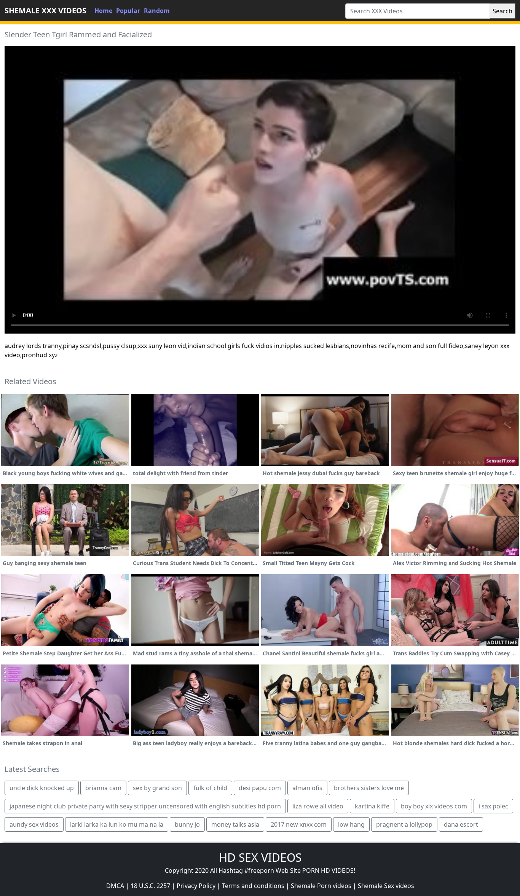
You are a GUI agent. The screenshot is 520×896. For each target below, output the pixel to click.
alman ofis (307, 788)
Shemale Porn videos (321, 886)
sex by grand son (157, 788)
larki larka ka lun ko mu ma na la (116, 824)
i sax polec (493, 806)
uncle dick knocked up (42, 788)
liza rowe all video (317, 806)
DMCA (115, 886)
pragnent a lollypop (404, 824)
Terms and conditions (253, 886)
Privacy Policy (196, 886)
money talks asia (235, 824)
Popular (128, 10)
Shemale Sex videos (386, 886)
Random (157, 10)
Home (103, 10)
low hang (351, 824)
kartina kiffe (372, 806)
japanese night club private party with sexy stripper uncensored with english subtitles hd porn (145, 806)
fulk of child (210, 788)
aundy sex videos (34, 824)
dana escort (461, 824)
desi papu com (260, 788)
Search (502, 11)
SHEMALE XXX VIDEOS (45, 10)
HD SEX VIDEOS (260, 857)
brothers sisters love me (369, 788)
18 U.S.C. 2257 (150, 886)
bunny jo (187, 824)
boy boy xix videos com (434, 806)
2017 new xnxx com (299, 824)
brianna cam (103, 788)
